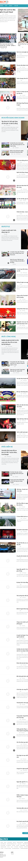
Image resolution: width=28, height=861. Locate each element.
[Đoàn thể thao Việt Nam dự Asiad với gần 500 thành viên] (8, 423)
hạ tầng (2, 848)
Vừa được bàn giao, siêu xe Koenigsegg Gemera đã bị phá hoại (16, 474)
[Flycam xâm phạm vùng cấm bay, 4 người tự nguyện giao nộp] (8, 70)
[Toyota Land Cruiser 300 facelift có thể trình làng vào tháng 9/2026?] (5, 481)
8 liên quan (23, 732)
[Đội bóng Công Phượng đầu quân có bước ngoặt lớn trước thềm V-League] (8, 107)
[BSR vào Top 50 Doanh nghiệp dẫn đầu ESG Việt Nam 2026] (5, 152)
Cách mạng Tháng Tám (15, 848)
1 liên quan (6, 14)
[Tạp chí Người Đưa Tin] (18, 106)
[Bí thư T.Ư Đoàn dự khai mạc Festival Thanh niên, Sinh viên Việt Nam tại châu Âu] (8, 96)
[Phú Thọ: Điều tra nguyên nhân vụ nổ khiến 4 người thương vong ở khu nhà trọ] (8, 508)
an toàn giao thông (7, 848)
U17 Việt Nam (8, 845)
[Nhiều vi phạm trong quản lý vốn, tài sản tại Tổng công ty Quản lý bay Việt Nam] (8, 799)
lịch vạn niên (9, 842)
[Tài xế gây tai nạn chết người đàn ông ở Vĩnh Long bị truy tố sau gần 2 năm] (8, 760)
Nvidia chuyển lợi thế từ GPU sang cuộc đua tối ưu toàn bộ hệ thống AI (10, 342)
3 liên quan (23, 678)
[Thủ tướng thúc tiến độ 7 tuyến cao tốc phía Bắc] (8, 600)
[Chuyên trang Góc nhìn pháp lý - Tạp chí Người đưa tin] (17, 732)
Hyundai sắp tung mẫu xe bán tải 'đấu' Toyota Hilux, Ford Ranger (9, 452)
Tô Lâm (5, 842)
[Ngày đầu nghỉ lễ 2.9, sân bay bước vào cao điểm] (8, 786)
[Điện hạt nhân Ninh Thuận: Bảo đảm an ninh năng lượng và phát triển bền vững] (8, 190)
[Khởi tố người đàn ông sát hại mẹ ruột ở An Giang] (8, 613)
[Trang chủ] (4, 2)
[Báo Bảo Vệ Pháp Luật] (17, 408)
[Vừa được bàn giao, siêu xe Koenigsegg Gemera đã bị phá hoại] (5, 474)
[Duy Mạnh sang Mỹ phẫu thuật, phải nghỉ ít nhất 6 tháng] (8, 826)
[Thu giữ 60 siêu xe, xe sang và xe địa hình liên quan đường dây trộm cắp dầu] (8, 547)
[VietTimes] (18, 719)
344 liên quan (23, 174)
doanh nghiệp (22, 845)
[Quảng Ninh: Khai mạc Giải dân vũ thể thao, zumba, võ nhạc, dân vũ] (8, 313)
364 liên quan (24, 420)
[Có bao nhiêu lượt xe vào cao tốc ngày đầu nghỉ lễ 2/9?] (8, 521)
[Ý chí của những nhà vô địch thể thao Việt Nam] (8, 165)
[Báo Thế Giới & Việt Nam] (11, 484)
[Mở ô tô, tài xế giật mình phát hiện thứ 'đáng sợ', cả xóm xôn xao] (8, 56)
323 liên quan (25, 189)
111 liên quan (25, 531)
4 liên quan (23, 408)
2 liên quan (23, 310)
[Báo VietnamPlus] (18, 80)
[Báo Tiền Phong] (18, 95)
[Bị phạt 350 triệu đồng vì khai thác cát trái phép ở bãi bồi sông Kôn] (8, 587)
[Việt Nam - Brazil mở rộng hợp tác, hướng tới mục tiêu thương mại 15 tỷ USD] (8, 494)
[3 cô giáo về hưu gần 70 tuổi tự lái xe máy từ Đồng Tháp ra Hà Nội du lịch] (5, 253)
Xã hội (2, 842)
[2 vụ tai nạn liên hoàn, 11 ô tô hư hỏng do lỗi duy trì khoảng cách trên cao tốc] (8, 273)
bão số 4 (14, 842)
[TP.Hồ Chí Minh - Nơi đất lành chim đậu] (8, 216)
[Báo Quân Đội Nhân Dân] (18, 380)
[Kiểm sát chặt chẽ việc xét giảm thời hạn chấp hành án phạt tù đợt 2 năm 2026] (8, 409)
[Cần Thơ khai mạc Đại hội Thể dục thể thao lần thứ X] (8, 746)
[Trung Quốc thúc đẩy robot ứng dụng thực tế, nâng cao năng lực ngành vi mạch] (5, 363)
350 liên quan (24, 823)
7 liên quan (24, 200)
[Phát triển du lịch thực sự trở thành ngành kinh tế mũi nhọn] (8, 667)
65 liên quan (17, 147)
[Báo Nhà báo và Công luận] (18, 518)
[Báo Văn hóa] (18, 67)
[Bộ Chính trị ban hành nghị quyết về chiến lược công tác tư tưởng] (8, 534)
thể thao (13, 845)
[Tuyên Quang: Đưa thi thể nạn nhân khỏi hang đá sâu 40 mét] (8, 83)
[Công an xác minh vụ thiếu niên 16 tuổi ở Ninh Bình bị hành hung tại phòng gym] (8, 626)
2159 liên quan (10, 346)
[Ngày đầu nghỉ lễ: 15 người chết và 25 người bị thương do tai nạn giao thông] (8, 574)
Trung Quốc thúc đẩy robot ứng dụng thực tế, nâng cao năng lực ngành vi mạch (17, 363)
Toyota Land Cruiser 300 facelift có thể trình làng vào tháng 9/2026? (17, 481)
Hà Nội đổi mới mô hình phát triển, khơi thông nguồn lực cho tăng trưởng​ (17, 145)
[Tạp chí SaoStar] (18, 810)
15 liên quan (24, 597)
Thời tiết (17, 845)
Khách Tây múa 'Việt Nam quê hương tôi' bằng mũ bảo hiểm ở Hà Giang (17, 261)
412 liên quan (25, 380)
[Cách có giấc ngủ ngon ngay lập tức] (8, 436)
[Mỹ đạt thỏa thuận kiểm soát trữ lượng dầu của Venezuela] (8, 383)
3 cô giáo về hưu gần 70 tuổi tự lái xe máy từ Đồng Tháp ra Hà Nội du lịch (17, 253)
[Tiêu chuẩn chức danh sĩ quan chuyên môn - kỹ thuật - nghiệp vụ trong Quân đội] (8, 38)
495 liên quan (25, 744)
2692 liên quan (25, 272)
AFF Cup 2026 (3, 845)
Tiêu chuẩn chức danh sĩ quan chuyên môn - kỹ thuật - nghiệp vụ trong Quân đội (7, 46)
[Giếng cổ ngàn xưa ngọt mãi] (8, 287)
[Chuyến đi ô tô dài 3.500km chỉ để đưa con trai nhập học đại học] (8, 560)
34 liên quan (24, 393)
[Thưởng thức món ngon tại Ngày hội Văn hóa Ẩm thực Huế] (8, 707)
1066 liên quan (9, 456)
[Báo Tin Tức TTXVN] (11, 147)
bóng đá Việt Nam (20, 842)
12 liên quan (24, 783)
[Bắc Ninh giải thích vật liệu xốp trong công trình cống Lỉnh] (8, 681)
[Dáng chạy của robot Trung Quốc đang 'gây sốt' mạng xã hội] (5, 371)
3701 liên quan (25, 770)
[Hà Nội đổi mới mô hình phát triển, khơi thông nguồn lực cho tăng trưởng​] (5, 145)
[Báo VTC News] (19, 47)
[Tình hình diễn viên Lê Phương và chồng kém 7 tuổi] (8, 812)
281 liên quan (8, 125)
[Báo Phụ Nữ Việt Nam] (18, 652)
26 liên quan (17, 372)
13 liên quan (24, 518)
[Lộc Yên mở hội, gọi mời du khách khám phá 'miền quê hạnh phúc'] (8, 203)
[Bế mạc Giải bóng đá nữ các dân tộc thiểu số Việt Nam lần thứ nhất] (8, 396)
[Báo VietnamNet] (11, 256)
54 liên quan (23, 299)
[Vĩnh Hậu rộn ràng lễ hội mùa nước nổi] (8, 694)
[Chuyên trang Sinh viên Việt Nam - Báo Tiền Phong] (11, 372)
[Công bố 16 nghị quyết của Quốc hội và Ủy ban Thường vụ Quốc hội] (8, 773)
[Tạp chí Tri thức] (1, 14)
